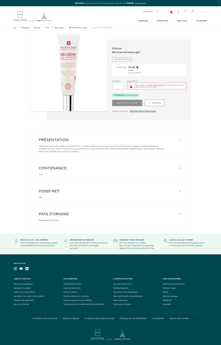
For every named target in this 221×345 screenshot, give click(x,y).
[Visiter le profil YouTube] (21, 268)
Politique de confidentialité (133, 318)
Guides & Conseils (22, 288)
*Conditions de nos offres (44, 318)
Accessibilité (158, 318)
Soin (47, 28)
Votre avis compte (122, 304)
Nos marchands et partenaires (128, 296)
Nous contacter (21, 304)
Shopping (25, 28)
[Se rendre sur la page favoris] (185, 11)
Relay (165, 292)
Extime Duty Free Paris (143, 111)
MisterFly (167, 300)
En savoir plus (140, 3)
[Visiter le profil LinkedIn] (27, 268)
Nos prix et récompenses (125, 292)
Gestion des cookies (179, 318)
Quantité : (116, 81)
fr (205, 12)
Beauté (37, 28)
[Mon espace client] (178, 11)
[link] (143, 20)
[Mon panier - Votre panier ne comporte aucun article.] (192, 11)
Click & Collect (70, 292)
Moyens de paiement (24, 300)
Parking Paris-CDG (72, 284)
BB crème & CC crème (78, 28)
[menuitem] (143, 20)
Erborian (117, 48)
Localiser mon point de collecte (29, 296)
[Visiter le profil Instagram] (15, 268)
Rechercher (148, 12)
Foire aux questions (23, 284)
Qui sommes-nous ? (122, 284)
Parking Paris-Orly (72, 288)
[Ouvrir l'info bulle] (137, 67)
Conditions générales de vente (99, 318)
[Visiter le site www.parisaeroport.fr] (110, 334)
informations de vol (156, 85)
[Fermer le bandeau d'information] (218, 1)
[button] (68, 72)
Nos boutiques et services (76, 296)
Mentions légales (71, 318)
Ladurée (167, 304)
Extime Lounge (170, 296)
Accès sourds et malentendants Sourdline (84, 304)
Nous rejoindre (120, 300)
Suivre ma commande (24, 292)
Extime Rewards (120, 288)
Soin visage (59, 28)
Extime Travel (169, 288)
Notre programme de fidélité (78, 300)
